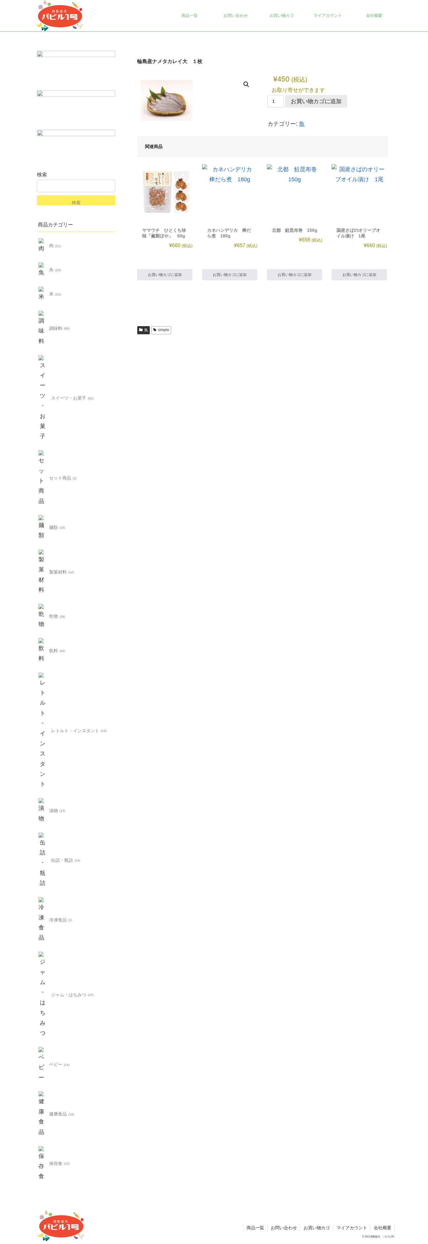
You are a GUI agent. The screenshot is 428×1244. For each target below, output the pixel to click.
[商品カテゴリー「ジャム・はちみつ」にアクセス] (42, 995)
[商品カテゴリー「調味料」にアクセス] (42, 328)
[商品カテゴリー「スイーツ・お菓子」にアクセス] (42, 398)
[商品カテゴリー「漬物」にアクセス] (42, 811)
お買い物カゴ (317, 1227)
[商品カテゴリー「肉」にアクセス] (42, 246)
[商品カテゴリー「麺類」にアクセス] (42, 527)
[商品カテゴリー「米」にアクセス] (42, 294)
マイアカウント (352, 1227)
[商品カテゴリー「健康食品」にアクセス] (42, 1114)
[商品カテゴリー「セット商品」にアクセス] (42, 478)
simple (163, 330)
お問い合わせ (284, 1227)
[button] (246, 84)
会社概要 (382, 1227)
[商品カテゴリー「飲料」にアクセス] (42, 651)
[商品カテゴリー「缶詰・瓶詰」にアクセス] (42, 860)
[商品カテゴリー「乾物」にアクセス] (42, 616)
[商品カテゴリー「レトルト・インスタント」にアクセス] (42, 731)
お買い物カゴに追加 (316, 101)
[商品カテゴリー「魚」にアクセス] (42, 270)
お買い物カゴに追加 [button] (165, 275)
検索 (42, 174)
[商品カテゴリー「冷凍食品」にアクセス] (42, 920)
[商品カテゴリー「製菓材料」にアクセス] (42, 572)
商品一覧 (255, 1227)
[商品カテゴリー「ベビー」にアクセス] (42, 1064)
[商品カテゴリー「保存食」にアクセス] (42, 1163)
